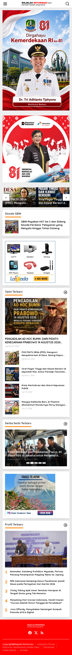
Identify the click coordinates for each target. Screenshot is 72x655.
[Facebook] (30, 633)
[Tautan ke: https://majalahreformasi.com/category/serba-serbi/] (65, 424)
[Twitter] (36, 633)
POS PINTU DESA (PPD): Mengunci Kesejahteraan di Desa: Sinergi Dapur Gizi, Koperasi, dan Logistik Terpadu (18, 201)
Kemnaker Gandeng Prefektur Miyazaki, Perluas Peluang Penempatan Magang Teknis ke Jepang (36, 573)
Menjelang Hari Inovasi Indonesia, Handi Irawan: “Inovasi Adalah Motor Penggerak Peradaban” (37, 601)
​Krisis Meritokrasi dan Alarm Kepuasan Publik (43, 387)
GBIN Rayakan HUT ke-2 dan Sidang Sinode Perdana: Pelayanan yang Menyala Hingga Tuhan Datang (43, 225)
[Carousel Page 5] (44, 463)
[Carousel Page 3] (36, 463)
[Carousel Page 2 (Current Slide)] (32, 463)
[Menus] (5, 4)
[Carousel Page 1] (28, 463)
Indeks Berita (9, 650)
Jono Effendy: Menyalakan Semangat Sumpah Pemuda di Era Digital (36, 611)
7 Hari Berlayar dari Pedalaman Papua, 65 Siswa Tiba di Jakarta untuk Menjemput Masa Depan (35, 453)
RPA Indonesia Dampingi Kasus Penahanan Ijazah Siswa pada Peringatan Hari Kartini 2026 (37, 582)
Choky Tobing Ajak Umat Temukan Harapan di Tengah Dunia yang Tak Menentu (35, 592)
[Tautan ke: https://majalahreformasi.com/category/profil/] (65, 525)
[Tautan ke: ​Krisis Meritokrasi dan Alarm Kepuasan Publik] (12, 390)
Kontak (24, 650)
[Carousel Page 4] (40, 463)
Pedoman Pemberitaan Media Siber (21, 647)
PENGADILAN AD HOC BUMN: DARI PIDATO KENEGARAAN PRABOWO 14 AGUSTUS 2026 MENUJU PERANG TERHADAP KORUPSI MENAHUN (32, 340)
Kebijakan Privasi (46, 644)
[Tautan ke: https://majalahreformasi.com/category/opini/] (65, 292)
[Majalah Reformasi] (37, 3)
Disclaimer (49, 647)
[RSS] (42, 633)
